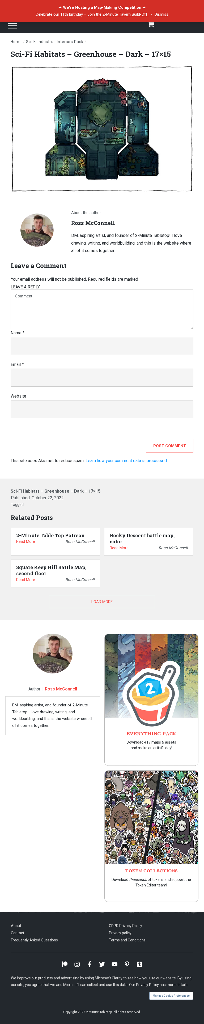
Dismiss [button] (161, 14)
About (16, 926)
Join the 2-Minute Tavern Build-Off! (117, 14)
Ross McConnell (61, 689)
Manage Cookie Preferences (171, 995)
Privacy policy (120, 933)
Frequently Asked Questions (34, 940)
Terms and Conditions (127, 940)
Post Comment (169, 445)
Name (17, 332)
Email (17, 364)
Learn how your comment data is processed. (127, 460)
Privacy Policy (147, 985)
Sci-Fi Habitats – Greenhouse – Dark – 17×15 (91, 54)
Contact (17, 933)
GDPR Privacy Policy (125, 926)
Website (18, 396)
